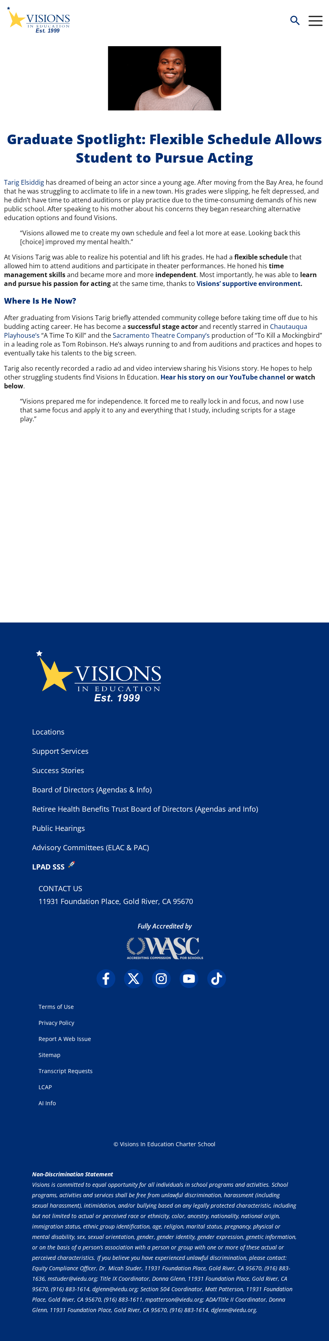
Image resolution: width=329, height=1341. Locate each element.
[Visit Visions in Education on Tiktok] (220, 978)
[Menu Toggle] (316, 21)
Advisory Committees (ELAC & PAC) (90, 847)
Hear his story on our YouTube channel (222, 377)
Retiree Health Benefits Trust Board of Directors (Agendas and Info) (145, 809)
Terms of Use (56, 1006)
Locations (48, 732)
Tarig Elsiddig (24, 182)
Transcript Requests (66, 1071)
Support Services (60, 751)
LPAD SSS (48, 867)
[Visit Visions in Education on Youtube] (192, 978)
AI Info (47, 1103)
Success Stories (58, 770)
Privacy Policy (56, 1023)
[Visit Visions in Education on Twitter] (137, 978)
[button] (295, 21)
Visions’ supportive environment (249, 283)
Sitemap (50, 1055)
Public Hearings (58, 828)
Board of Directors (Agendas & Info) (92, 789)
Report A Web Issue (65, 1039)
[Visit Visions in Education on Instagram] (165, 978)
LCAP (45, 1087)
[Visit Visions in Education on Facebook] (109, 978)
